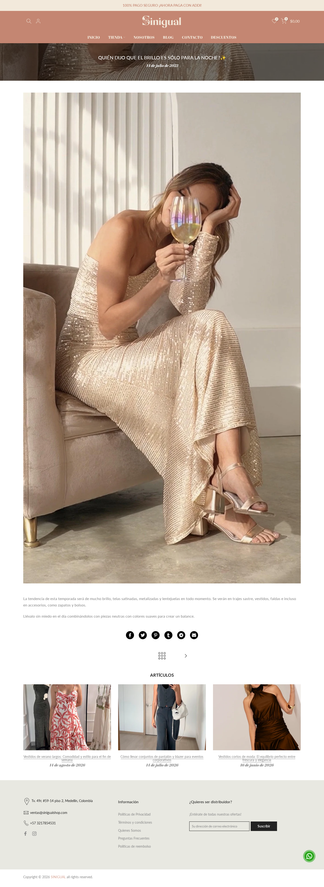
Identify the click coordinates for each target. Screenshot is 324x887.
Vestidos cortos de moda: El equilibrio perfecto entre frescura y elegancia (256, 758)
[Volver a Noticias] (162, 656)
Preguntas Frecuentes (133, 838)
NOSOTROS (144, 37)
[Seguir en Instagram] (34, 833)
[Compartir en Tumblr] (168, 635)
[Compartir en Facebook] (130, 635)
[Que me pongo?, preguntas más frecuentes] (186, 656)
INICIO (94, 37)
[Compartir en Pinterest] (156, 635)
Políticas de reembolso (134, 846)
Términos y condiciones (135, 822)
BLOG (168, 37)
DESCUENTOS (223, 37)
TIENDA (115, 37)
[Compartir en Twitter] (143, 635)
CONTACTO (192, 37)
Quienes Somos (129, 830)
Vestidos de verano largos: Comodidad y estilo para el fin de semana (67, 758)
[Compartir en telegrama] (181, 635)
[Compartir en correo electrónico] (194, 635)
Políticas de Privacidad (134, 814)
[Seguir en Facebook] (25, 833)
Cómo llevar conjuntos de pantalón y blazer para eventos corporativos (161, 758)
